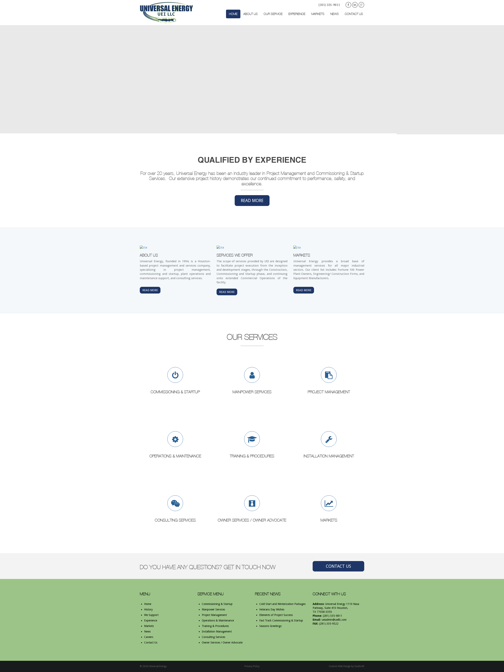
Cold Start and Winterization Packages (282, 604)
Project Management (214, 615)
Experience (296, 14)
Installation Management (217, 631)
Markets (317, 14)
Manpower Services (213, 609)
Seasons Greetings (270, 626)
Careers (148, 637)
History (148, 609)
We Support (151, 615)
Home (233, 14)
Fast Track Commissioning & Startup (281, 620)
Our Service (273, 14)
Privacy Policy (252, 666)
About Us (250, 14)
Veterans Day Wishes (271, 609)
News (334, 14)
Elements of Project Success (276, 615)
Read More (252, 200)
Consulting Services (213, 637)
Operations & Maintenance (218, 620)
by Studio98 (357, 666)
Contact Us (354, 14)
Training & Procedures (215, 626)
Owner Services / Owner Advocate (222, 642)
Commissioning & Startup (217, 604)
